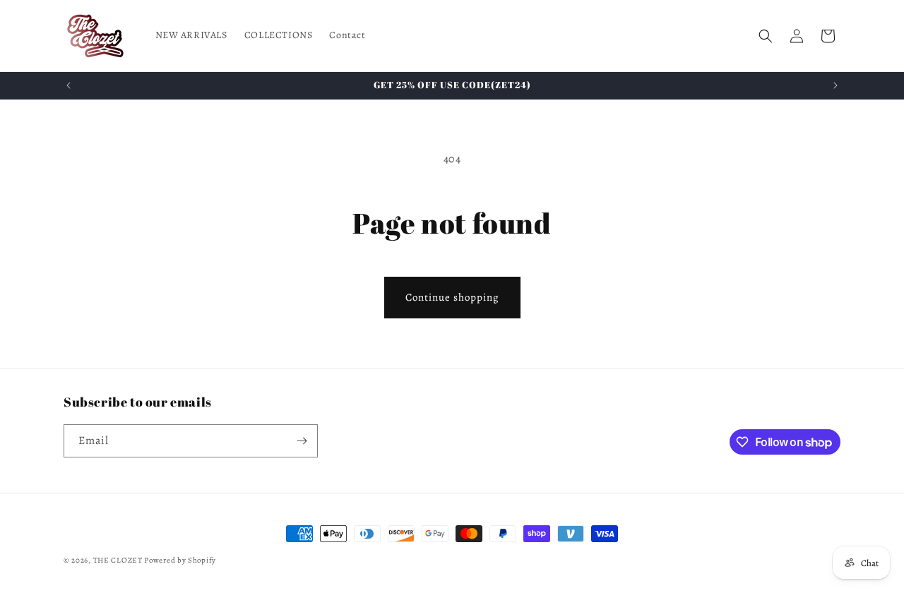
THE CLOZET (118, 560)
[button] (765, 36)
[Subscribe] (301, 440)
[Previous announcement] (68, 85)
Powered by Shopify (180, 560)
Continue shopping (452, 297)
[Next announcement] (835, 85)
